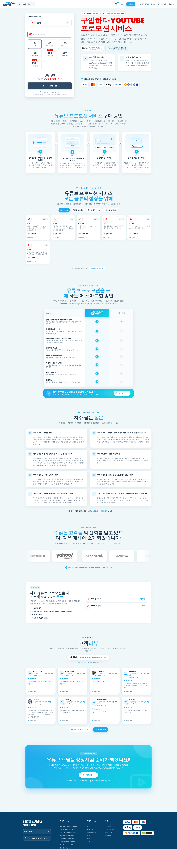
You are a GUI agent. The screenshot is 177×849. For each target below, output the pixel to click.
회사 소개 (90, 829)
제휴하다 (108, 826)
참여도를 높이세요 (94, 210)
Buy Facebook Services (68, 832)
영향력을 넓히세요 (111, 210)
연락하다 (108, 835)
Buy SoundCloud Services (69, 845)
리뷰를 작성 (102, 730)
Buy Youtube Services (67, 842)
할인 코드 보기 (123, 393)
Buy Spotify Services (67, 848)
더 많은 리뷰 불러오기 (78, 730)
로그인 (123, 4)
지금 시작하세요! (87, 775)
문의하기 (172, 4)
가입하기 (131, 4)
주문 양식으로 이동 (97, 268)
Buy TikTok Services (67, 835)
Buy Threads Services (67, 829)
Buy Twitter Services (67, 839)
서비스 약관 (109, 832)
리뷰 (144, 4)
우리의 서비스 (25, 4)
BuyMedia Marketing (8, 4)
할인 (88, 839)
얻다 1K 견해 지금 (50, 85)
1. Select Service (35, 17)
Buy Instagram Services (68, 826)
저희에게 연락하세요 (100, 511)
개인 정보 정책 (109, 829)
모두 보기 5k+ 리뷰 (84, 663)
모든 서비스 (64, 210)
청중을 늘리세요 (78, 210)
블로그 (153, 4)
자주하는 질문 (162, 4)
